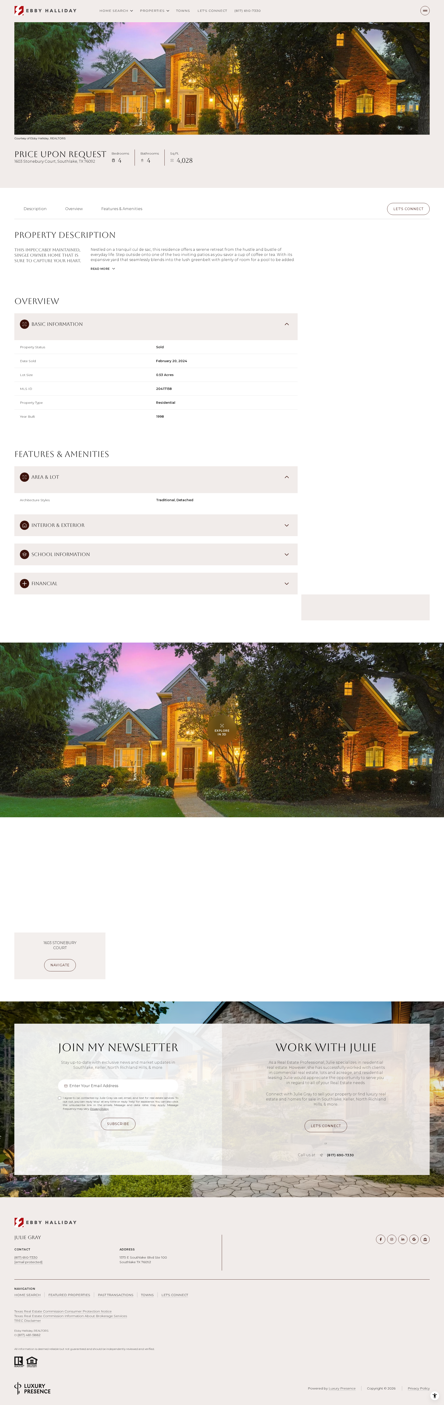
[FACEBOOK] (380, 1239)
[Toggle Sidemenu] (425, 10)
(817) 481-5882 (29, 1335)
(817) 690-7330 (247, 11)
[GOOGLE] (414, 1239)
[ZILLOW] (425, 1239)
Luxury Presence (342, 1388)
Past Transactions (115, 1295)
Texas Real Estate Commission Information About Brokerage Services (70, 1316)
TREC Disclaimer (27, 1320)
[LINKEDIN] (402, 1239)
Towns (183, 11)
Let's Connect (212, 11)
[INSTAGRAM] (391, 1239)
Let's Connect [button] (174, 1295)
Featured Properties (69, 1295)
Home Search (27, 1295)
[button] (408, 209)
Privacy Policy (99, 1108)
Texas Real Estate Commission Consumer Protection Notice (63, 1311)
